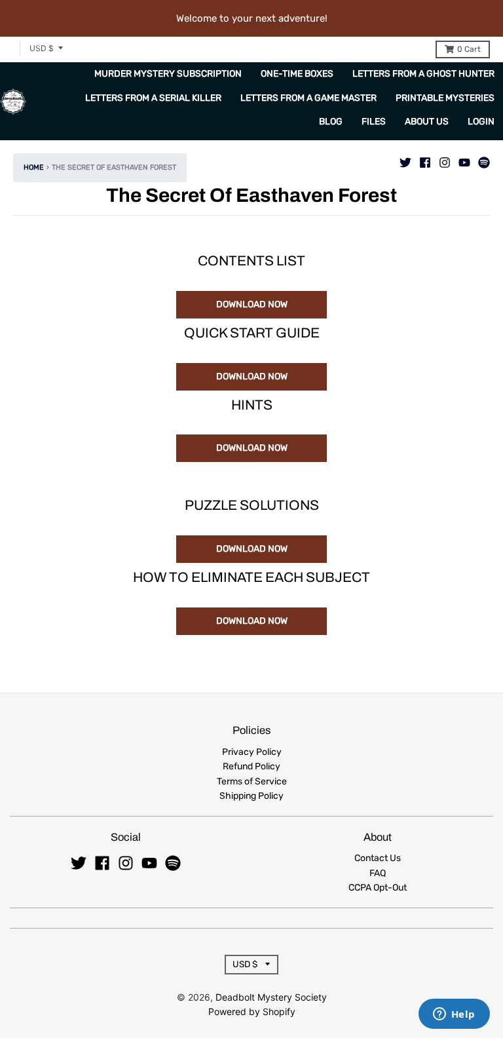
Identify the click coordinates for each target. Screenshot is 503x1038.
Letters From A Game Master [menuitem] (308, 98)
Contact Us (377, 858)
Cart (469, 49)
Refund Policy (251, 766)
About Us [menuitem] (427, 121)
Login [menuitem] (481, 121)
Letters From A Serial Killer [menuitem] (153, 98)
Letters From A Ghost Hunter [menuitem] (423, 73)
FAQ (377, 873)
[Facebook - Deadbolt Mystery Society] (425, 159)
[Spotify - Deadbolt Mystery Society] (484, 159)
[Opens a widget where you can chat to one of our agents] (454, 1015)
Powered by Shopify (251, 1011)
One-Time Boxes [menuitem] (297, 73)
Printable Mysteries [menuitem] (445, 98)
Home (34, 167)
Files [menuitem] (374, 121)
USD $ (41, 48)
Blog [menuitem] (331, 121)
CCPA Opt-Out (377, 887)
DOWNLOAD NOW (252, 304)
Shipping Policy (251, 795)
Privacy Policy (252, 752)
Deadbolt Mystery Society (271, 997)
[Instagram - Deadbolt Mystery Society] (445, 159)
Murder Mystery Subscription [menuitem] (168, 73)
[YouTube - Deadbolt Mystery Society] (464, 159)
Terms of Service (252, 781)
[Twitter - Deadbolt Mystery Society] (405, 159)
